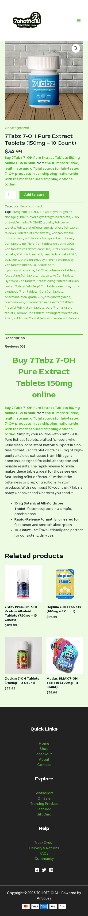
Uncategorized (17, 128)
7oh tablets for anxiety (33, 233)
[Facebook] (37, 870)
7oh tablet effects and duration (39, 228)
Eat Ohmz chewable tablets (56, 270)
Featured (44, 809)
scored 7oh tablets (30, 313)
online (44, 395)
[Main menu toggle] (78, 20)
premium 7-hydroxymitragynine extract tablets (39, 302)
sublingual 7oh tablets (30, 318)
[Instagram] (51, 870)
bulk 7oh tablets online (21, 260)
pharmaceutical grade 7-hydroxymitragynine (37, 297)
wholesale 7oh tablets (63, 318)
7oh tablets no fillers (19, 244)
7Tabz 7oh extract (29, 254)
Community (44, 859)
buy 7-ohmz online (53, 260)
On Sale (44, 799)
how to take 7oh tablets (56, 275)
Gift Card (44, 814)
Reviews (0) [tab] (15, 347)
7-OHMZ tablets (41, 222)
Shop (44, 749)
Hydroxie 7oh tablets (20, 281)
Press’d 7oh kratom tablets (24, 308)
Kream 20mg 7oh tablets (55, 281)
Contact (44, 765)
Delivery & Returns (44, 848)
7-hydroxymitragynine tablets (48, 217)
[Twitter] (44, 870)
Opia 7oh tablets (51, 292)
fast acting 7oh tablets (21, 275)
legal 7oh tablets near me (51, 286)
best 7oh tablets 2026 (60, 254)
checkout (44, 754)
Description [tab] (15, 338)
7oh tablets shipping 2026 (55, 244)
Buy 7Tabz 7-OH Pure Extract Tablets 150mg (44, 371)
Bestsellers (44, 793)
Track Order (44, 843)
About (44, 760)
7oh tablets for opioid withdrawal (49, 238)
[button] (76, 48)
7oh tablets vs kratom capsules (27, 249)
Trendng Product (44, 804)
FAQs (44, 854)
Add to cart (34, 194)
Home (44, 744)
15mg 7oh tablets (25, 212)
